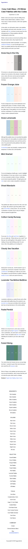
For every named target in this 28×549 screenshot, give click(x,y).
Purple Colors (13, 441)
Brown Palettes (13, 460)
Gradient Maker (12, 504)
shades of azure (5, 275)
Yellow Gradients (12, 399)
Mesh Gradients (12, 404)
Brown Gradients (12, 410)
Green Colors (13, 431)
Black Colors (13, 436)
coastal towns (4, 271)
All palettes (12, 486)
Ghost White (7, 208)
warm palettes (13, 478)
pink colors (18, 334)
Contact (13, 526)
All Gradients (13, 412)
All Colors (13, 449)
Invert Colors (13, 499)
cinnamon (23, 29)
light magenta (15, 330)
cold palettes (13, 481)
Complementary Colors (13, 497)
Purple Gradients (12, 407)
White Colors (13, 439)
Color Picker (13, 515)
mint (2, 181)
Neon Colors (19, 378)
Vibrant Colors (13, 444)
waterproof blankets (6, 44)
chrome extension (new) (12, 528)
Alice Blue (9, 236)
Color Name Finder (13, 507)
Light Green (16, 236)
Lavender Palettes (13, 473)
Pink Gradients (13, 394)
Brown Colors (13, 426)
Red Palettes (13, 465)
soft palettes (13, 483)
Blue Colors (12, 420)
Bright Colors (13, 447)
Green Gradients (12, 402)
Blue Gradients (13, 397)
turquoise (12, 366)
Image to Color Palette (13, 502)
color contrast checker (13, 510)
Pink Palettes (13, 470)
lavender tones (4, 303)
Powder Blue (4, 147)
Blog (13, 531)
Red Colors (12, 433)
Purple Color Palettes (11, 378)
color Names (13, 518)
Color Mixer (12, 494)
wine (9, 31)
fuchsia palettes (12, 476)
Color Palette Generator (13, 512)
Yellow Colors (13, 428)
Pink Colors (12, 423)
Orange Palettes (12, 462)
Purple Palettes (13, 468)
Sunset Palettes (12, 457)
